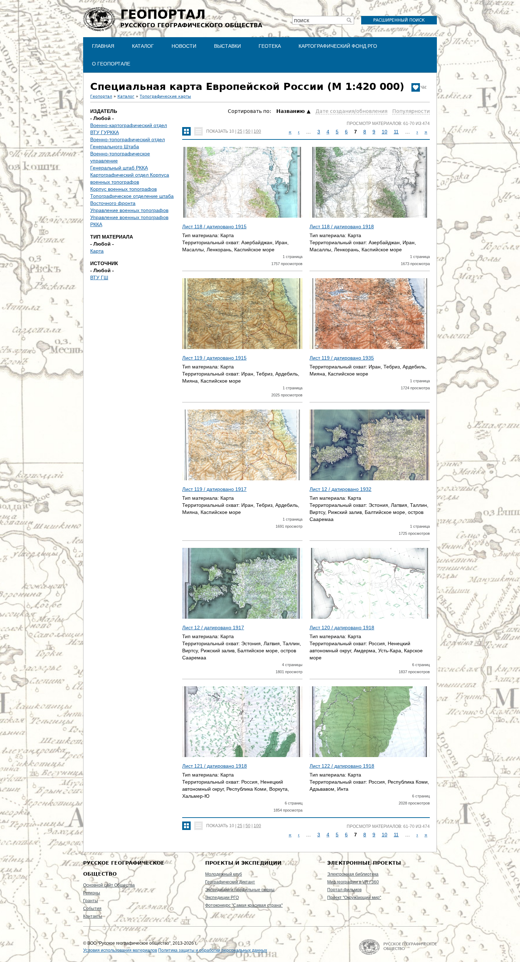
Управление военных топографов (129, 210)
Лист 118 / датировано (214, 226)
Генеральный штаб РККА (119, 168)
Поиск (301, 20)
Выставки (227, 46)
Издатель (103, 111)
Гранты (90, 900)
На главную (398, 947)
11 (396, 131)
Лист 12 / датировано (340, 489)
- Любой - (102, 118)
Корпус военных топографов (123, 189)
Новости (184, 46)
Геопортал (101, 96)
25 (239, 131)
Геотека (270, 46)
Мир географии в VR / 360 (353, 882)
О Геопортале (111, 64)
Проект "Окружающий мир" (354, 897)
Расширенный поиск (399, 20)
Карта (97, 251)
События (92, 908)
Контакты (92, 916)
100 (257, 131)
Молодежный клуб (223, 874)
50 (247, 131)
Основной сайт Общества (109, 885)
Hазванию (290, 111)
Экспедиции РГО (222, 897)
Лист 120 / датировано (342, 627)
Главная (103, 46)
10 (231, 131)
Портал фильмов (344, 889)
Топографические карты (165, 96)
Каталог (143, 46)
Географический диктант (230, 882)
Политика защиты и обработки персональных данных (212, 950)
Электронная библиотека (353, 874)
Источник (104, 263)
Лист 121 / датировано (214, 766)
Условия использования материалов (120, 950)
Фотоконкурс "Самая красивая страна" (244, 905)
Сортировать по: (250, 111)
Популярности (411, 111)
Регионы (91, 893)
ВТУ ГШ (99, 277)
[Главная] (99, 19)
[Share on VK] (423, 87)
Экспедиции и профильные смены (240, 889)
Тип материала (111, 237)
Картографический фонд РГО (338, 46)
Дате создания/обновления (351, 111)
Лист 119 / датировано (214, 358)
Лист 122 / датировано (342, 766)
